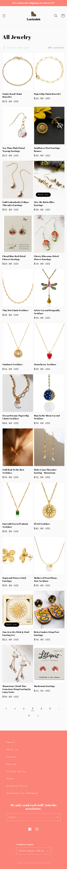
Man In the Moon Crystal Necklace (47, 417)
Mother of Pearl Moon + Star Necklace (46, 579)
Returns (11, 764)
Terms (10, 778)
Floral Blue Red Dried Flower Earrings (14, 258)
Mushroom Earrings (44, 686)
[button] (4, 15)
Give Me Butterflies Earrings (44, 203)
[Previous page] (6, 708)
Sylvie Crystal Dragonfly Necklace (47, 312)
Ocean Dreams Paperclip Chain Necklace (15, 417)
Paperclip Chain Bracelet (47, 93)
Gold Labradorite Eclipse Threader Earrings (15, 203)
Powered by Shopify (42, 863)
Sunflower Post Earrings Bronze (47, 149)
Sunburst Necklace (12, 364)
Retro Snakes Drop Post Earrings (46, 633)
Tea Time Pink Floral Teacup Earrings (13, 149)
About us (12, 749)
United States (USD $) (31, 851)
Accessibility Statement (23, 793)
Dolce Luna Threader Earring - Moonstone (45, 471)
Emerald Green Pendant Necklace (15, 525)
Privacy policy (16, 771)
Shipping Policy (17, 786)
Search (11, 742)
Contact (11, 757)
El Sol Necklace (42, 523)
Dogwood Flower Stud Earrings (14, 579)
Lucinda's (29, 863)
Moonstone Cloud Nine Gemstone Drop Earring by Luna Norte (16, 689)
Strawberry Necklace (45, 364)
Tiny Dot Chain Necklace (15, 310)
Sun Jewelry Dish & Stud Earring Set (15, 633)
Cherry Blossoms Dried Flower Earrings (46, 258)
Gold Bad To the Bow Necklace (13, 471)
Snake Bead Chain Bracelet (12, 95)
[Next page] (37, 715)
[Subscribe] (56, 817)
